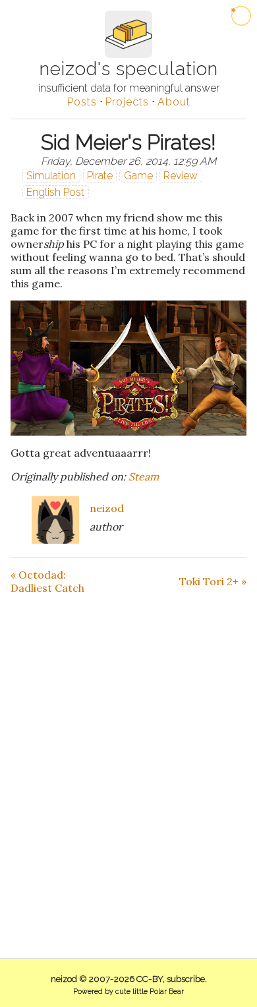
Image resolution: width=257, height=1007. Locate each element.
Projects (127, 102)
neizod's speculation (129, 69)
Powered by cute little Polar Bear (128, 991)
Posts (82, 102)
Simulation (51, 175)
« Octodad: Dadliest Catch (47, 581)
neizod (107, 508)
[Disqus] (128, 759)
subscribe (186, 979)
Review (180, 175)
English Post (55, 192)
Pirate (100, 175)
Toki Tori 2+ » (212, 581)
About (173, 102)
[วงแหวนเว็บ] (241, 16)
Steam (143, 476)
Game (138, 175)
